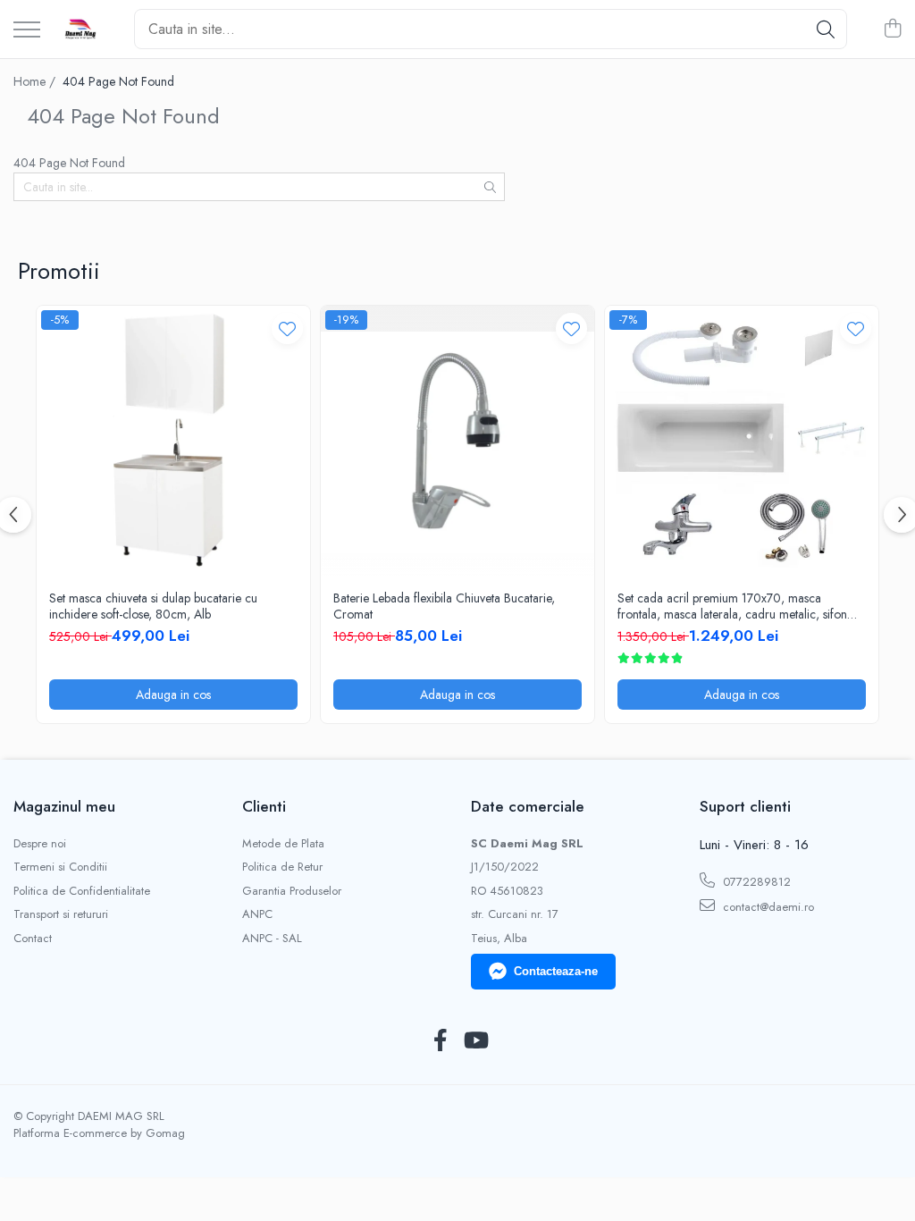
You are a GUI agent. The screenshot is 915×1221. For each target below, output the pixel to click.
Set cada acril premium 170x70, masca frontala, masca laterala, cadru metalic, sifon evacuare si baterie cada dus (732, 606)
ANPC (257, 914)
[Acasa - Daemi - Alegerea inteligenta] (80, 29)
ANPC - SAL (272, 938)
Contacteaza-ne (556, 971)
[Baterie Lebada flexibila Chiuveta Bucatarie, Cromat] (457, 442)
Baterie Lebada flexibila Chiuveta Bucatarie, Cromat (444, 606)
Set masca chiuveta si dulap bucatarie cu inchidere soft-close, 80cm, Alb (153, 606)
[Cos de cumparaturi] (892, 29)
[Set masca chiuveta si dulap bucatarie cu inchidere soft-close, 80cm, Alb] (173, 442)
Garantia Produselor (291, 891)
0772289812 (755, 881)
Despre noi (39, 844)
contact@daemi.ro (766, 906)
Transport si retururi (60, 914)
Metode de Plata (283, 844)
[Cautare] (825, 29)
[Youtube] (475, 1041)
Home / (36, 81)
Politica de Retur (282, 867)
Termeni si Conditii (60, 867)
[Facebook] (440, 1041)
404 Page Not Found (118, 81)
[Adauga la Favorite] (287, 328)
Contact (32, 938)
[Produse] (27, 31)
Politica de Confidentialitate (81, 891)
